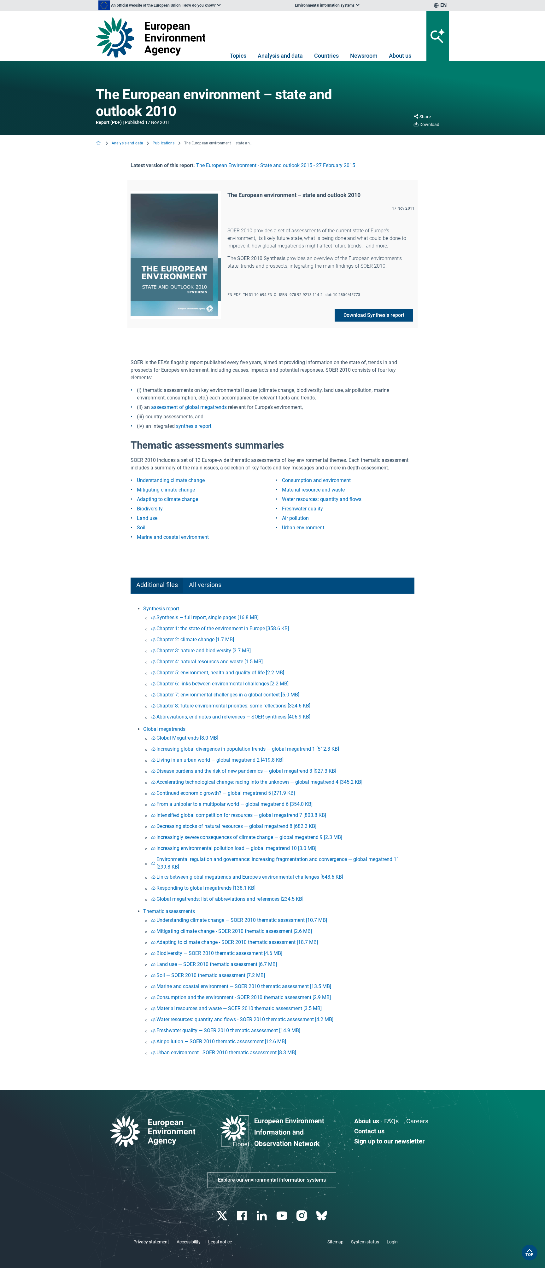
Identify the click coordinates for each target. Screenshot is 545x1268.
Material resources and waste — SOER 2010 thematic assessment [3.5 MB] (239, 1008)
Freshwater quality (302, 509)
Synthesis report (161, 609)
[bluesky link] (322, 1215)
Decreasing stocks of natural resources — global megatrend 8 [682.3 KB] (236, 826)
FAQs (391, 1121)
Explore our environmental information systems (272, 1180)
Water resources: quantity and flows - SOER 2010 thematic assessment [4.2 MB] (244, 1019)
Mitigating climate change (166, 490)
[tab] (157, 586)
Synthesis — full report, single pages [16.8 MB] (207, 617)
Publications (163, 143)
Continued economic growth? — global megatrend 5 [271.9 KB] (225, 793)
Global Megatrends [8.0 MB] (187, 738)
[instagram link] (302, 1215)
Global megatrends (164, 729)
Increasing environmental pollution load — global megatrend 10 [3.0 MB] (236, 848)
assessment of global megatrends (189, 407)
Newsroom (364, 55)
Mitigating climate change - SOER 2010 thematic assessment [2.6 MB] (234, 931)
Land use (147, 518)
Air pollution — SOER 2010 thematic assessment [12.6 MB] (221, 1041)
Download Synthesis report (373, 315)
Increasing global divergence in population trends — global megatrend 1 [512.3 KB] (247, 749)
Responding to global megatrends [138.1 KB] (205, 888)
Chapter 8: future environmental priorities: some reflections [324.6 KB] (233, 706)
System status (365, 1241)
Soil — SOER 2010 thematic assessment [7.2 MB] (210, 975)
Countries (326, 55)
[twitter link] (222, 1215)
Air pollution (295, 518)
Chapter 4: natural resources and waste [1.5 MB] (209, 662)
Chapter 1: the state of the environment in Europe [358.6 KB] (222, 628)
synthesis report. (194, 426)
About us (400, 55)
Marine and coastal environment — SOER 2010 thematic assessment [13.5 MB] (243, 986)
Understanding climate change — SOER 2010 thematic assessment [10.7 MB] (241, 920)
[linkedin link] (263, 1215)
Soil (141, 528)
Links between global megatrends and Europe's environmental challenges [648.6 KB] (249, 877)
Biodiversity (150, 509)
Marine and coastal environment (173, 537)
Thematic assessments (169, 911)
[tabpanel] (272, 832)
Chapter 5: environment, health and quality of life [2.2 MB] (220, 673)
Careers (417, 1121)
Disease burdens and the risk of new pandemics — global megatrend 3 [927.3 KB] (246, 771)
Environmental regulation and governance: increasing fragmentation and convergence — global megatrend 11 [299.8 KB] (277, 863)
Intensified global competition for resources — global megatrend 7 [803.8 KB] (241, 815)
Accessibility (189, 1241)
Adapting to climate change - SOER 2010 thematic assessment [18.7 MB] (237, 942)
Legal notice (220, 1241)
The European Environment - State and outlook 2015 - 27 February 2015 (275, 165)
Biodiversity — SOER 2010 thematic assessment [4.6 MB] (219, 953)
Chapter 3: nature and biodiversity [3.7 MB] (203, 651)
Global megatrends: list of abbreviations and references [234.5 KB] (229, 899)
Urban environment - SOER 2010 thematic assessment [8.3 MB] (226, 1053)
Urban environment (303, 528)
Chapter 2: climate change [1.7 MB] (195, 640)
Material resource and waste (313, 490)
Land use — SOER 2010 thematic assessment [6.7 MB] (216, 964)
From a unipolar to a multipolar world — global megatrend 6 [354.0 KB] (234, 804)
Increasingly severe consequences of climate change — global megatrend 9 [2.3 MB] (249, 837)
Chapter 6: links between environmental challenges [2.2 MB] (222, 684)
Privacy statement (151, 1241)
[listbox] (159, 5)
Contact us (369, 1131)
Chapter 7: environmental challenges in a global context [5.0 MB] (227, 695)
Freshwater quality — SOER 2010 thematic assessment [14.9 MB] (228, 1030)
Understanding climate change (171, 480)
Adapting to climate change (167, 499)
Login (392, 1241)
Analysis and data (280, 55)
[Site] (153, 37)
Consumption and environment (316, 480)
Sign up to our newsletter (389, 1141)
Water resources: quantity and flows (321, 499)
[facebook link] (243, 1215)
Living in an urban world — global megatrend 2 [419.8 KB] (220, 760)
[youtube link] (282, 1215)
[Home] (99, 143)
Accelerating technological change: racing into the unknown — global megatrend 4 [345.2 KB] (259, 782)
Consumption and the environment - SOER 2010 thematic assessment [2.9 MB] (243, 997)
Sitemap (335, 1241)
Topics (238, 55)
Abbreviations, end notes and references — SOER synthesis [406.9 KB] (233, 717)
